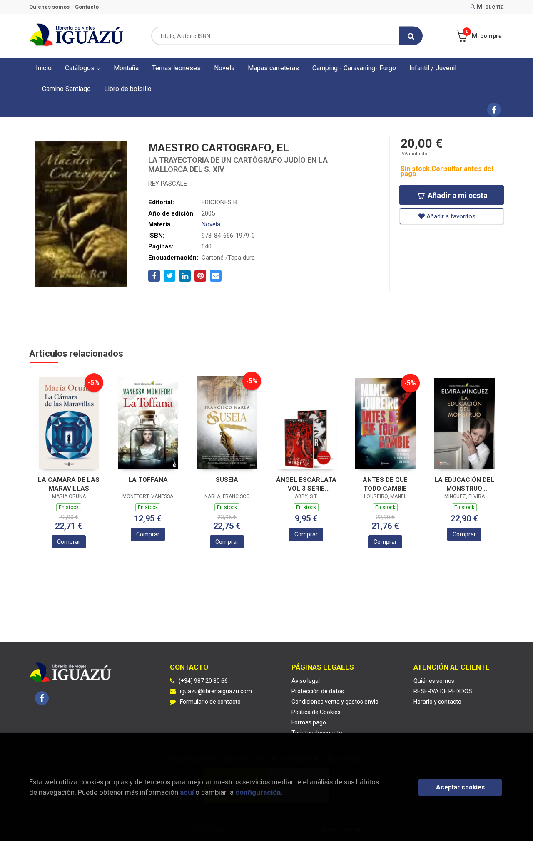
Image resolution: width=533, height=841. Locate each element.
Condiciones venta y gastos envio (335, 701)
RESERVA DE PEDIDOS (442, 691)
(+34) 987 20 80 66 (203, 680)
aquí (187, 792)
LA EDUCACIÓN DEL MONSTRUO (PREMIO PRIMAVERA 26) (464, 484)
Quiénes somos (49, 7)
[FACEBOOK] (494, 110)
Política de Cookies (316, 712)
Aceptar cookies (460, 787)
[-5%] (69, 423)
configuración (258, 792)
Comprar (68, 541)
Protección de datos (317, 691)
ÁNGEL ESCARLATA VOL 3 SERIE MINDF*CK (306, 484)
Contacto (87, 7)
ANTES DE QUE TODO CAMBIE (385, 484)
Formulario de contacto (210, 701)
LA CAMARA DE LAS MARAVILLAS (69, 484)
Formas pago (308, 722)
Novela (211, 224)
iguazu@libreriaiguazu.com (216, 691)
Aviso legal (305, 680)
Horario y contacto (437, 701)
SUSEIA (227, 480)
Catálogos (80, 68)
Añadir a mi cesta (457, 195)
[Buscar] (411, 36)
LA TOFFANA (148, 480)
